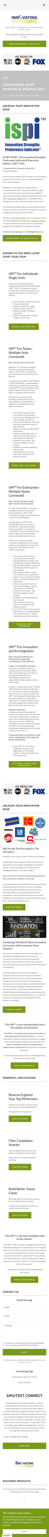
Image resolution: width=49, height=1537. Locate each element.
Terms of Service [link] (22, 1362)
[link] (44, 5)
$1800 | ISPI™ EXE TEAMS (24, 465)
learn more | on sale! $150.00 (22, 238)
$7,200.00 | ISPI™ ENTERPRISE (24, 625)
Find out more (14, 907)
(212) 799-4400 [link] (24, 1382)
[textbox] (24, 1307)
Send (24, 1352)
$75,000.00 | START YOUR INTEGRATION (24, 764)
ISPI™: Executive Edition (12, 198)
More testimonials (24, 1066)
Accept (24, 1531)
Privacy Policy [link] (39, 1360)
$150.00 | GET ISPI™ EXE (23, 327)
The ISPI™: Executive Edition (34, 221)
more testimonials (24, 1280)
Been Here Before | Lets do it (24, 44)
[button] (5, 5)
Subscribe (24, 1446)
